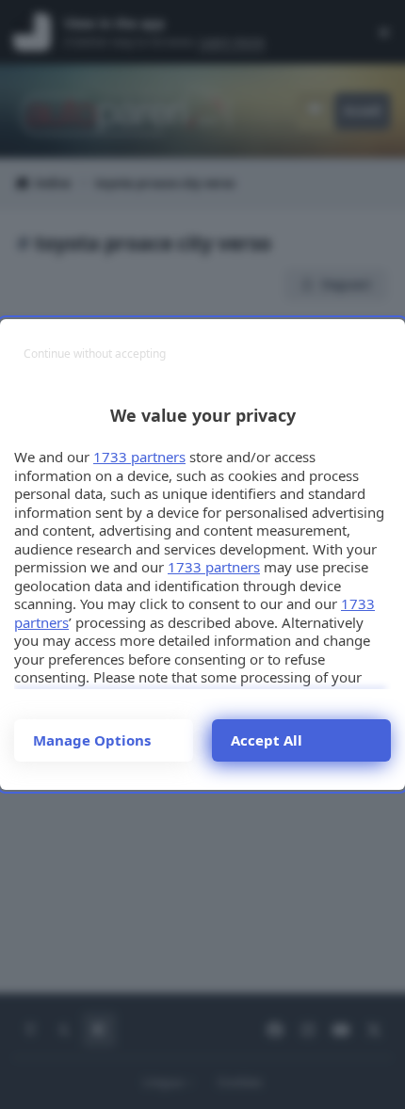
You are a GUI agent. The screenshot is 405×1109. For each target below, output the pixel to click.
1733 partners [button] (139, 456)
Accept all (266, 740)
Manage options (92, 740)
